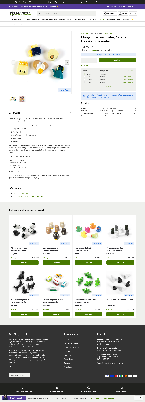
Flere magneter (79, 19)
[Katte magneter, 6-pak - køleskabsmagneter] (120, 231)
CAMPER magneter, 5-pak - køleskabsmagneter (53, 301)
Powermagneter (15, 19)
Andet (92, 19)
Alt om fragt (68, 359)
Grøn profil (68, 351)
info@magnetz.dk (111, 398)
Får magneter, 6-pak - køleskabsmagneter (19, 249)
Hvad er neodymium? (21, 193)
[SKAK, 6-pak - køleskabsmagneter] (120, 282)
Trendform (29, 24)
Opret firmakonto (112, 6)
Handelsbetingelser (71, 343)
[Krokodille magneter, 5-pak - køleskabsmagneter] (88, 282)
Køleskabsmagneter (49, 19)
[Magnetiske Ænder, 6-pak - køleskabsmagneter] (88, 231)
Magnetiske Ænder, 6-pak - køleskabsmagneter (85, 249)
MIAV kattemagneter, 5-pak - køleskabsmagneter (22, 301)
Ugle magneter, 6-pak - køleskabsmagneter (51, 249)
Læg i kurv (117, 60)
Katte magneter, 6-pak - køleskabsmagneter (115, 249)
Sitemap (67, 363)
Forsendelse (93, 50)
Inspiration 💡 (128, 19)
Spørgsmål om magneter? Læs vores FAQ (29, 196)
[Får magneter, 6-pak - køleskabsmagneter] (25, 231)
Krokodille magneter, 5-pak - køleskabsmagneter (86, 301)
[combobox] (66, 13)
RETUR (66, 339)
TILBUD (102, 19)
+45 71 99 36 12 (96, 398)
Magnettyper (69, 355)
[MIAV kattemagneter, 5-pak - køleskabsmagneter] (25, 282)
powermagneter (125, 95)
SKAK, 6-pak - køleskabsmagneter (119, 300)
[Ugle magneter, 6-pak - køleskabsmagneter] (57, 231)
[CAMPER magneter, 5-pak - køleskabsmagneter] (57, 282)
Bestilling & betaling (71, 347)
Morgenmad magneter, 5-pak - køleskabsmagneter (46, 24)
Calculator (111, 19)
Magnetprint (64, 19)
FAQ (119, 19)
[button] (133, 13)
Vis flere (108, 86)
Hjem (10, 24)
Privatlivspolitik (69, 367)
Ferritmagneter (31, 19)
